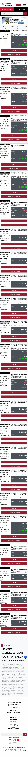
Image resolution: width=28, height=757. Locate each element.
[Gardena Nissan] (6, 4)
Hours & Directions (13, 712)
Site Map (7, 749)
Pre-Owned (13, 723)
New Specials (13, 724)
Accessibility (12, 747)
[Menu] (24, 5)
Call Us (14, 50)
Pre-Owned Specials (13, 725)
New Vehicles (13, 721)
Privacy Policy (21, 747)
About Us (13, 710)
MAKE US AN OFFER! (14, 54)
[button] (25, 657)
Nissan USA (13, 717)
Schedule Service (13, 731)
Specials (13, 727)
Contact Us (5, 747)
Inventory (13, 719)
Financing (13, 715)
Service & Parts (13, 729)
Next (8, 646)
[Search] (25, 13)
